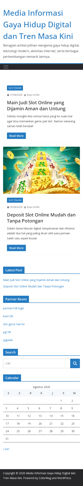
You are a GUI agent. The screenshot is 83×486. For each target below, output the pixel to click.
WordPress (64, 478)
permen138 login (13, 308)
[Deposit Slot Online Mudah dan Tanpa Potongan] (41, 170)
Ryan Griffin (33, 95)
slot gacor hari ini (14, 324)
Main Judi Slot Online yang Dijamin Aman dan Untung (36, 105)
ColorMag (45, 478)
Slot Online (14, 88)
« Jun (6, 449)
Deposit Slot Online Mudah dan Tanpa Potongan (41, 217)
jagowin (8, 340)
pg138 (7, 332)
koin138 (8, 316)
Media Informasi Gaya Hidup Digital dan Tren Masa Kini (38, 24)
